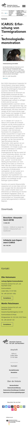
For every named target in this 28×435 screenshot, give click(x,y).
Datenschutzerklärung (14, 388)
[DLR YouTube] (18, 407)
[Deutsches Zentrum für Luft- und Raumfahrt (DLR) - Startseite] (10, 5)
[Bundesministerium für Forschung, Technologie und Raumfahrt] (14, 427)
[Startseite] (2, 13)
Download (5, 78)
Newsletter (14, 372)
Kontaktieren (7, 298)
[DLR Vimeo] (21, 407)
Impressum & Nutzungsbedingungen (14, 392)
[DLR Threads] (12, 407)
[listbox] (6, 13)
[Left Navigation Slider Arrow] (5, 56)
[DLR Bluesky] (6, 407)
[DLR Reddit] (15, 407)
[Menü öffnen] (24, 5)
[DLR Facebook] (3, 407)
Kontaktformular (14, 370)
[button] (14, 64)
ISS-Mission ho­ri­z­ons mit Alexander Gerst (11, 13)
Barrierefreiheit (14, 385)
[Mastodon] (9, 407)
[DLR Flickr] (12, 410)
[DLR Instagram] (24, 407)
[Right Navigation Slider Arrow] (23, 56)
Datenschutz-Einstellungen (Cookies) (14, 390)
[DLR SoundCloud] (15, 410)
